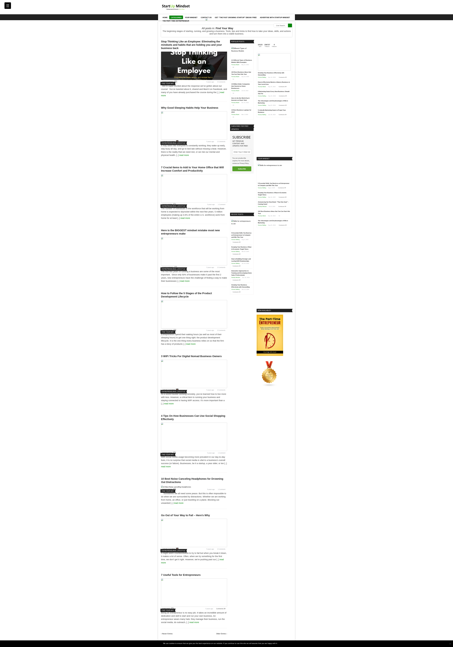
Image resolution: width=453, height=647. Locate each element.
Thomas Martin (235, 64)
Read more (286, 643)
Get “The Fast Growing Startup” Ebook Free (236, 17)
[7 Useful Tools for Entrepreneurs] (194, 606)
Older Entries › (221, 634)
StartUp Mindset (235, 277)
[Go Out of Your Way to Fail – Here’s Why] (194, 546)
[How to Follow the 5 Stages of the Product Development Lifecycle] (194, 328)
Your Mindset (191, 17)
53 (233, 79)
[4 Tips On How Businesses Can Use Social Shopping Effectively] (194, 450)
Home (165, 17)
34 (233, 93)
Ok (280, 643)
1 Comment (221, 204)
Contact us (206, 17)
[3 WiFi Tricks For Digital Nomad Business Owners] (194, 387)
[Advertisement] (249, 7)
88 (233, 67)
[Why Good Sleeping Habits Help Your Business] (194, 139)
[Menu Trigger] (7, 5)
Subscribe (242, 169)
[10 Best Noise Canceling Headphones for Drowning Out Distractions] (176, 487)
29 (233, 117)
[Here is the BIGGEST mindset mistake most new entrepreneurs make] (194, 265)
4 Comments (221, 82)
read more (184, 155)
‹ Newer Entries (167, 634)
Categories (176, 17)
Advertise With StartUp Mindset (275, 17)
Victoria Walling (235, 239)
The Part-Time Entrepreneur (176, 21)
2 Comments (221, 141)
